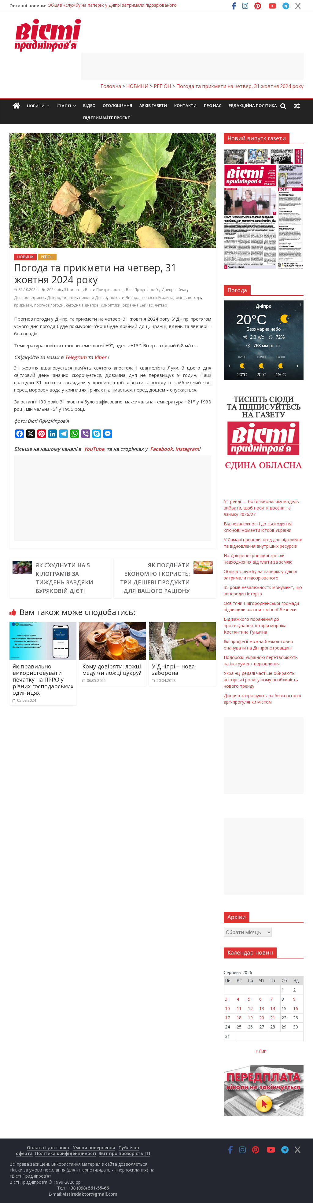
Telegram (76, 357)
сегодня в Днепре (82, 305)
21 (272, 1018)
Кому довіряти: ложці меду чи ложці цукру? (111, 670)
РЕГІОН (47, 256)
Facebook (161, 449)
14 (272, 1008)
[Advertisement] (192, 66)
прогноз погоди (49, 305)
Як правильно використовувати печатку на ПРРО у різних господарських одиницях (43, 679)
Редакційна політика (253, 105)
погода (194, 297)
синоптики (110, 305)
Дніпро (53, 297)
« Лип (261, 1051)
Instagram (187, 449)
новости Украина (157, 297)
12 (250, 1008)
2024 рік (54, 289)
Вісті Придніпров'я (142, 289)
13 (261, 1008)
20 (261, 1018)
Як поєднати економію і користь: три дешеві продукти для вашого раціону (155, 577)
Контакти (185, 105)
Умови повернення (94, 1147)
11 (239, 1008)
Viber (100, 357)
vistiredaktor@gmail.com (90, 1194)
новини (70, 297)
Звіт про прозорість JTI (124, 1153)
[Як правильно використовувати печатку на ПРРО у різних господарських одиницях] (43, 626)
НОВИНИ (25, 256)
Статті (64, 106)
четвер (161, 305)
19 (250, 1018)
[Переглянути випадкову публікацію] (297, 105)
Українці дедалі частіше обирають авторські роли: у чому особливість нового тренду (261, 679)
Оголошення (117, 105)
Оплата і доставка (48, 1147)
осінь (181, 297)
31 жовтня (73, 289)
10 (227, 1008)
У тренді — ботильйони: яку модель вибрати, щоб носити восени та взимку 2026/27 (136, 6)
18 (239, 1018)
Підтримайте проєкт (106, 117)
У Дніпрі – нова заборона (173, 670)
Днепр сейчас (174, 289)
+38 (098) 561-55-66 (88, 1188)
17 (227, 1018)
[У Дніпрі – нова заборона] (182, 626)
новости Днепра (124, 297)
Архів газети (153, 105)
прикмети (23, 305)
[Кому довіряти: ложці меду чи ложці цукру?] (112, 626)
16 (295, 1008)
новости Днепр (93, 297)
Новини (36, 106)
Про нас (212, 105)
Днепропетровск (29, 297)
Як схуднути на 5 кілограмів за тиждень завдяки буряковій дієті (64, 577)
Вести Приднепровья (104, 289)
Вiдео (89, 105)
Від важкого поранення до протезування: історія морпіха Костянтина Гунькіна (255, 625)
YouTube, (94, 449)
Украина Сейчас (138, 305)
